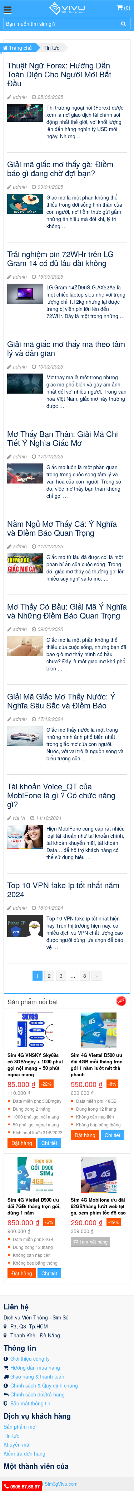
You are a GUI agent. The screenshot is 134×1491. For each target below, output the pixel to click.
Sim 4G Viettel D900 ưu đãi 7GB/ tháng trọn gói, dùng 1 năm (34, 1206)
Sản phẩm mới (20, 1426)
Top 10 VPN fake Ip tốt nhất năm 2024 (63, 889)
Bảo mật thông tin (30, 1403)
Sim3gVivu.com (61, 1483)
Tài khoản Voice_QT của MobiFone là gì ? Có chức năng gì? (61, 794)
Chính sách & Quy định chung (44, 1385)
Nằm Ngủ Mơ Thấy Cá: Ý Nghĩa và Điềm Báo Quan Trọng (62, 528)
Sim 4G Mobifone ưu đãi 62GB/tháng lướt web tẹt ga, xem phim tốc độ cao (98, 1206)
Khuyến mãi (17, 1444)
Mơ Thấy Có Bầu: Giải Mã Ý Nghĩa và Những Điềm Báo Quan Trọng (67, 611)
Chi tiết (49, 1142)
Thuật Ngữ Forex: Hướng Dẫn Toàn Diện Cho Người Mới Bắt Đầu (59, 73)
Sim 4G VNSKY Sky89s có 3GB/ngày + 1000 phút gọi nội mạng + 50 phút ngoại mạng (35, 1065)
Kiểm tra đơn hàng (24, 1453)
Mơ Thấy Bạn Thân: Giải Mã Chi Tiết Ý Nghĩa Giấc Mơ (62, 438)
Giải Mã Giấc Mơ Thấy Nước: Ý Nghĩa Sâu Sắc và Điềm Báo (61, 701)
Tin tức (11, 1435)
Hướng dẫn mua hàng (35, 1367)
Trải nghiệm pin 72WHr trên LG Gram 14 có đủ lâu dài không (60, 258)
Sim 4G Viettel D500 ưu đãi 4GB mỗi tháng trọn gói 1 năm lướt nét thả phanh (97, 1065)
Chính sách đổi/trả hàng (37, 1394)
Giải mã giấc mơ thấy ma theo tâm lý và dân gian (66, 348)
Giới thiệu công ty (30, 1358)
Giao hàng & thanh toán (37, 1376)
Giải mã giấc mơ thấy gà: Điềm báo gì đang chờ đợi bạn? (60, 168)
